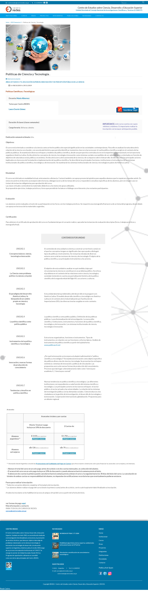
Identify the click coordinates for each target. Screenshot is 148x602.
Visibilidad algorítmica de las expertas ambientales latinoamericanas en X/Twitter (77, 544)
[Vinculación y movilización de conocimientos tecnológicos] (55, 555)
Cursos (24, 16)
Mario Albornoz (23, 98)
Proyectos (44, 16)
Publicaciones (72, 16)
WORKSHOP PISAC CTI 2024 (69, 533)
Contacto (99, 16)
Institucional (11, 16)
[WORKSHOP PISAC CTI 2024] (55, 536)
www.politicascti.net (52, 345)
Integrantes (58, 16)
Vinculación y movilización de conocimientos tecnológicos (74, 553)
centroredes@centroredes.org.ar (18, 3)
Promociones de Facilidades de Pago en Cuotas (53, 464)
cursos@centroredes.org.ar (64, 571)
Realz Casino (5, 588)
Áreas (33, 16)
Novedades (87, 16)
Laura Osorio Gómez (17, 109)
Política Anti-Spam (106, 568)
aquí (24, 503)
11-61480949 (38, 3)
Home (101, 533)
